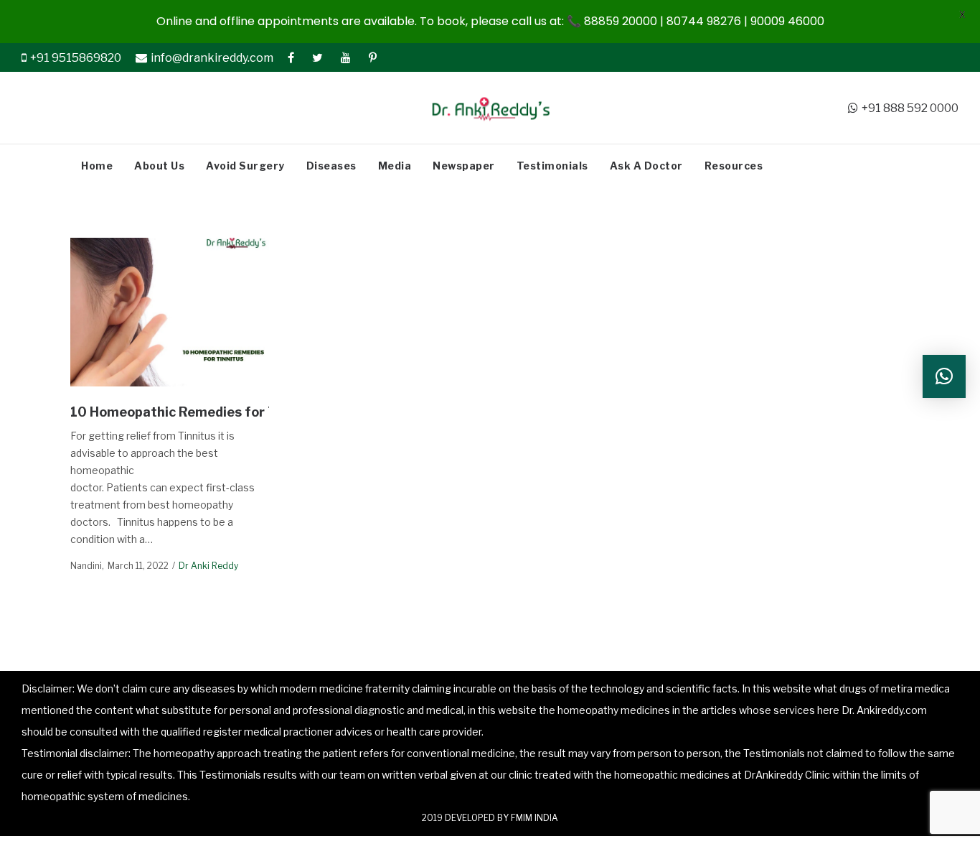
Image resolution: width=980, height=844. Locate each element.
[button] (944, 376)
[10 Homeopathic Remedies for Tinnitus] (169, 312)
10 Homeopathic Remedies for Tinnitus (198, 411)
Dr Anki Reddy (208, 565)
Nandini (86, 565)
